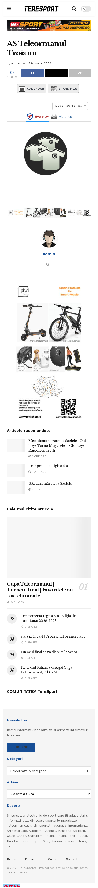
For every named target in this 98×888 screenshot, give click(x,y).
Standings (67, 88)
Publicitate (33, 859)
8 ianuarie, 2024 (39, 63)
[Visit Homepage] (41, 9)
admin (15, 63)
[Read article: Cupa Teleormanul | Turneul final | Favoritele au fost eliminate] (49, 547)
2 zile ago (39, 489)
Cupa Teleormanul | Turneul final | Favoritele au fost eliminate (40, 590)
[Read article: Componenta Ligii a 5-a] (16, 470)
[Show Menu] (9, 9)
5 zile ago (39, 471)
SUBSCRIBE (21, 747)
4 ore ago (38, 456)
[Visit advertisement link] (49, 28)
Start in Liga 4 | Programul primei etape (53, 636)
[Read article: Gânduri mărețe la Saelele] (16, 487)
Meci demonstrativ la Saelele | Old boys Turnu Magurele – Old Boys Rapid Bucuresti (57, 445)
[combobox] (70, 105)
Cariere (53, 859)
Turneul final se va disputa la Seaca (49, 652)
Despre (12, 859)
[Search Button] (74, 9)
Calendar (35, 88)
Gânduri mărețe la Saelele (50, 483)
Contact (71, 859)
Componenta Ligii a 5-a (48, 466)
